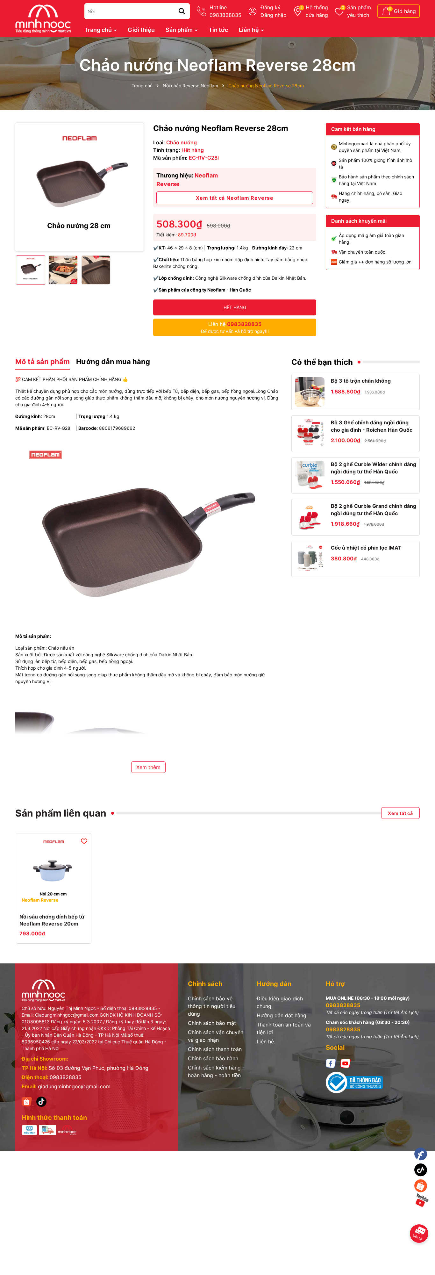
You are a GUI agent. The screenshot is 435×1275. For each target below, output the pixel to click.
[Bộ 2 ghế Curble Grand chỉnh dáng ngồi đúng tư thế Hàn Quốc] (309, 517)
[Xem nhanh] (53, 902)
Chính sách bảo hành (213, 1058)
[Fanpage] (420, 1154)
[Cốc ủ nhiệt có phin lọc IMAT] (309, 559)
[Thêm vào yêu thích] (84, 840)
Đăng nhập (273, 15)
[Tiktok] (420, 1170)
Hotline (225, 11)
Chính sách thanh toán (215, 1049)
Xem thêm (148, 767)
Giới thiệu (141, 29)
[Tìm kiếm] (182, 11)
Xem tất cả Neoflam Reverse (235, 198)
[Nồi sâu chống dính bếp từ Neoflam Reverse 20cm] (53, 870)
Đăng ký (270, 7)
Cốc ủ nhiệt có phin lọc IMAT (366, 547)
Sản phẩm (359, 11)
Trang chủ (98, 29)
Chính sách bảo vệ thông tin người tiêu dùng (211, 1006)
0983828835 (66, 1077)
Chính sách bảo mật (212, 1023)
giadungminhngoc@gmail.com (74, 1086)
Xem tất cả (400, 813)
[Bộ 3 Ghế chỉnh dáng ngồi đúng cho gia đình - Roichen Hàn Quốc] (309, 434)
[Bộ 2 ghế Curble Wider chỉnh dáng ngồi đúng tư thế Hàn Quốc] (309, 475)
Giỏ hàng (405, 11)
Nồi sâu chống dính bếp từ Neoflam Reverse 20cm (51, 920)
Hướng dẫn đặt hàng (281, 1015)
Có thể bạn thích (322, 362)
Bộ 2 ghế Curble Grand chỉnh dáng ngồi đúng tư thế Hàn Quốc (373, 509)
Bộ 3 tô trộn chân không (361, 381)
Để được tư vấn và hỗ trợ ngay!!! (235, 327)
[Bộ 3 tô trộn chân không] (309, 392)
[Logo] (43, 18)
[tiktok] (41, 1101)
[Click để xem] (79, 187)
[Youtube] (345, 1063)
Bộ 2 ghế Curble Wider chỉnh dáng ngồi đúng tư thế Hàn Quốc (373, 467)
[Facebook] (331, 1063)
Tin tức (218, 29)
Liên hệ (249, 29)
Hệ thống (317, 11)
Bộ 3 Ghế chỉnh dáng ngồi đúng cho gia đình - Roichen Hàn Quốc (371, 426)
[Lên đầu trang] (421, 1217)
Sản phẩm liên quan (60, 813)
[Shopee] (27, 1101)
